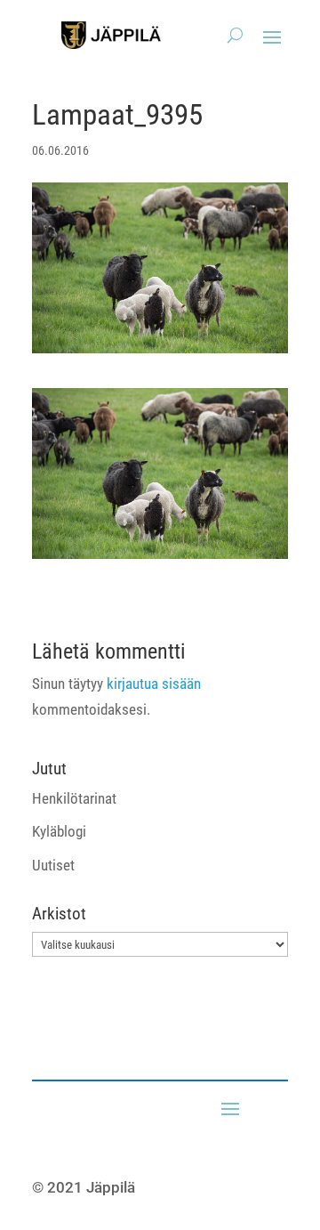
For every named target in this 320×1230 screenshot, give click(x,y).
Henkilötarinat (74, 798)
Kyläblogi (59, 831)
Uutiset (53, 865)
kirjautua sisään (154, 683)
